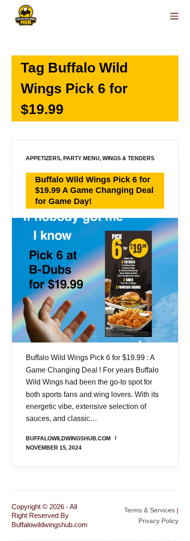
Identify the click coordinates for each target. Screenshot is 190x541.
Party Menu (81, 158)
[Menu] (174, 16)
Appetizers (43, 158)
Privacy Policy (158, 520)
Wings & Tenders (128, 158)
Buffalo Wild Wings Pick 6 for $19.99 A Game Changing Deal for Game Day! (94, 190)
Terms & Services (149, 510)
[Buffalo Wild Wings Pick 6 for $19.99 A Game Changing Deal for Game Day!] (95, 280)
